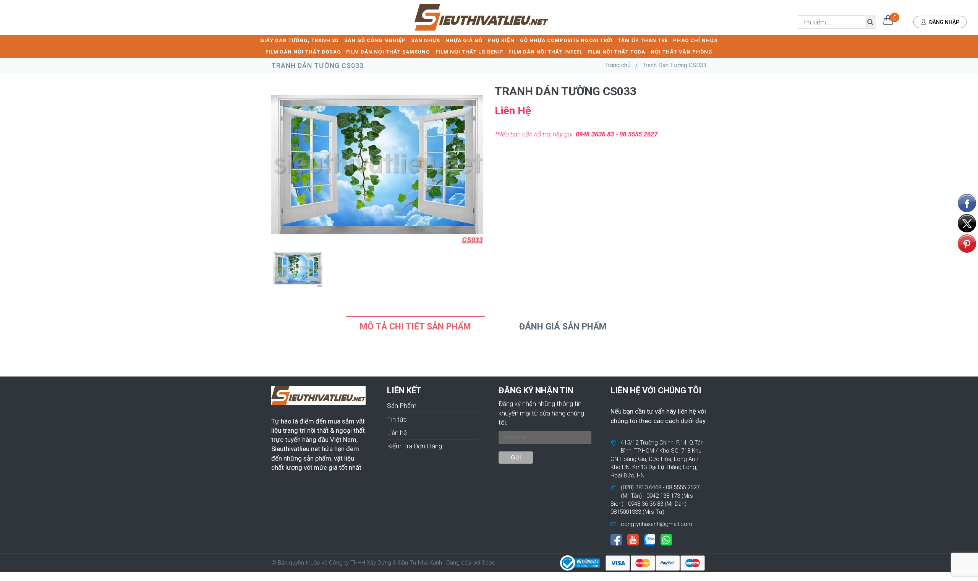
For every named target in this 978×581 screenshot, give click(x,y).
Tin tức (397, 419)
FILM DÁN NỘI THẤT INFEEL (545, 52)
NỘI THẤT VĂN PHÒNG (681, 52)
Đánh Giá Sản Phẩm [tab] (563, 326)
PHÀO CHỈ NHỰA (695, 40)
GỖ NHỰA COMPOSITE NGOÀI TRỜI (566, 40)
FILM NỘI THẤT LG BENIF (469, 52)
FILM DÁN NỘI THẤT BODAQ (303, 52)
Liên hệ (397, 433)
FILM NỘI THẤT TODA (616, 52)
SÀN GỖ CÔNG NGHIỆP (375, 40)
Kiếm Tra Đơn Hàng (414, 446)
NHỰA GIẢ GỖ (464, 40)
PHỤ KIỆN (501, 40)
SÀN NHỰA (425, 40)
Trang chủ (618, 65)
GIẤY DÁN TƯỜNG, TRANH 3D (299, 40)
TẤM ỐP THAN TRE (643, 40)
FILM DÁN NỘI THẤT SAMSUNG (388, 52)
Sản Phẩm (401, 405)
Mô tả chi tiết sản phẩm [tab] (415, 326)
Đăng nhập (943, 22)
